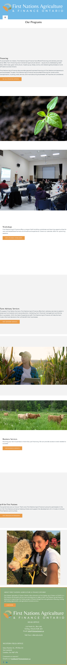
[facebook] (3, 662)
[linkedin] (6, 662)
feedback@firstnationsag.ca (20, 659)
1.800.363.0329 (37, 635)
